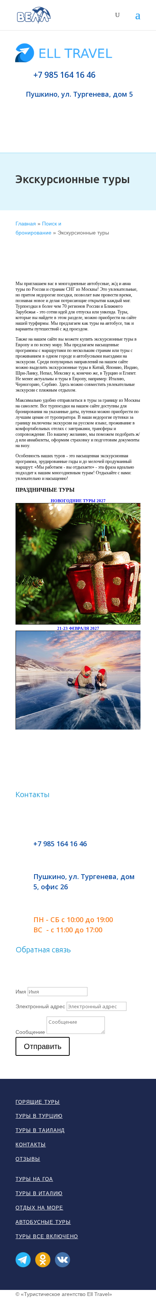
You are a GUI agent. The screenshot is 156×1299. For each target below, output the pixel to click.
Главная (26, 224)
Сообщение (30, 1032)
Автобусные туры (43, 1222)
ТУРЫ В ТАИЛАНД (40, 1130)
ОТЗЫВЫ (28, 1159)
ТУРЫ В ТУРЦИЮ (39, 1116)
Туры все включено (47, 1236)
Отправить (42, 1046)
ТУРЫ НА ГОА (34, 1179)
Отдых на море (39, 1208)
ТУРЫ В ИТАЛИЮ (39, 1193)
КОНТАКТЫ (31, 1145)
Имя (21, 992)
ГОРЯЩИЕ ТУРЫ (38, 1102)
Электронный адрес (40, 1006)
